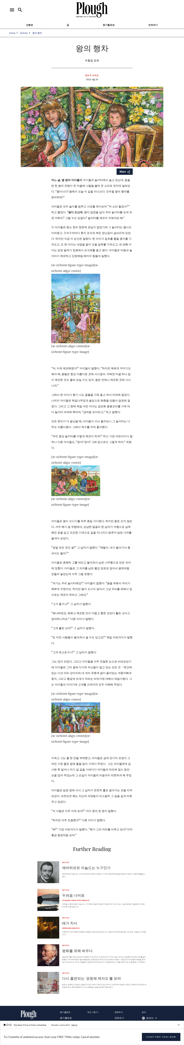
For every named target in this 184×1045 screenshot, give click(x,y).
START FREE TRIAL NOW (161, 1037)
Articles (24, 33)
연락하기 (119, 1018)
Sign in (74, 1025)
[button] (12, 10)
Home (12, 33)
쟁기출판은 (109, 24)
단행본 (29, 24)
